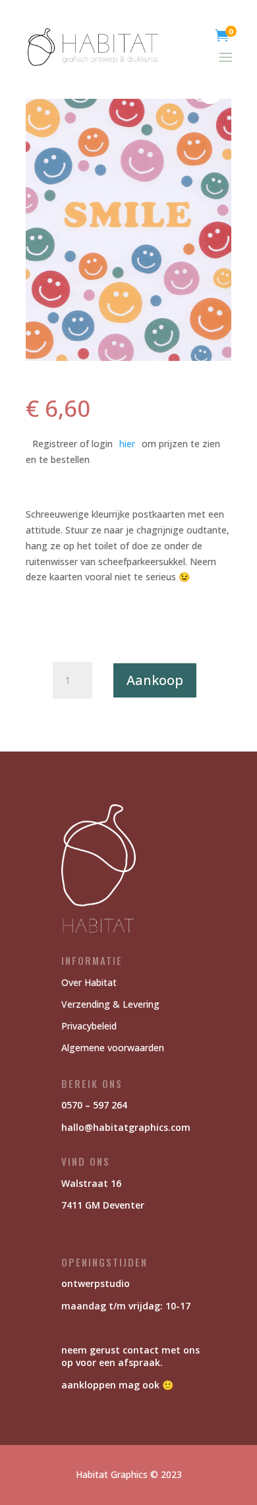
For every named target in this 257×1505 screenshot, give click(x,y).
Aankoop (155, 680)
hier (127, 443)
